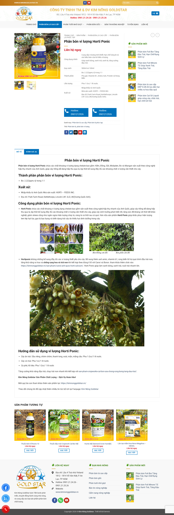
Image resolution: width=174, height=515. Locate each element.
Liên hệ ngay (72, 50)
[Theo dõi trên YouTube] (89, 3)
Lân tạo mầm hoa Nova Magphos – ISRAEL (132, 444)
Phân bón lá (72, 127)
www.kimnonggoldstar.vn (67, 492)
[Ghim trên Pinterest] (80, 132)
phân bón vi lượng (83, 127)
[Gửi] (157, 3)
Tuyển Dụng (133, 24)
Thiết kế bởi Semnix (102, 512)
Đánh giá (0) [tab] (31, 152)
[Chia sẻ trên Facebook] (66, 132)
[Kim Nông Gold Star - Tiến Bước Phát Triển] (30, 13)
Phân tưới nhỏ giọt (72, 24)
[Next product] (153, 35)
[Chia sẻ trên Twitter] (71, 132)
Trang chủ (31, 24)
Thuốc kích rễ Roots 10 (30, 444)
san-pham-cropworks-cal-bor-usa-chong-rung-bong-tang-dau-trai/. (108, 371)
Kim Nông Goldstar (89, 389)
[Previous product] (157, 35)
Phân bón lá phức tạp (95, 123)
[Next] (56, 56)
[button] (155, 13)
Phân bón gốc (93, 24)
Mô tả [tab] (19, 152)
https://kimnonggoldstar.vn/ (73, 383)
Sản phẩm (80, 35)
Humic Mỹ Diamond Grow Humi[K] (97, 444)
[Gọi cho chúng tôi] (60, 500)
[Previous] (18, 56)
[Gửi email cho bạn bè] (75, 132)
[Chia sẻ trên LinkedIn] (85, 132)
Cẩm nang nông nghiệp (99, 493)
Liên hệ (144, 24)
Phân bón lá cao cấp (49, 24)
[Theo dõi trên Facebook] (85, 3)
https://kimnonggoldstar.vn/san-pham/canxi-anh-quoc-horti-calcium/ (52, 266)
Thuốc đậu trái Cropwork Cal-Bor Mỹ (64, 444)
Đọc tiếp (30, 450)
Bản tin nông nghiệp (114, 24)
